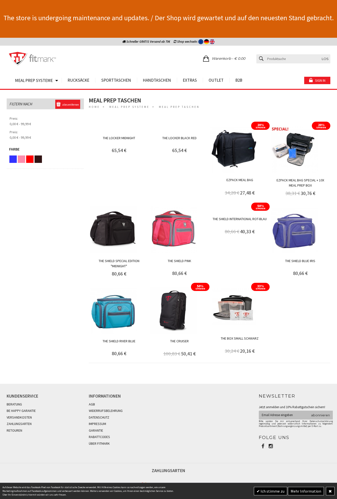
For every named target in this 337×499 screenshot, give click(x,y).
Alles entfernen (70, 104)
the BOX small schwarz (240, 338)
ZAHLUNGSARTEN (19, 424)
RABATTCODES (99, 437)
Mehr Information (306, 491)
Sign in (320, 80)
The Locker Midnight (119, 138)
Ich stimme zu (272, 491)
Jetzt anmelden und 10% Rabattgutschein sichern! (292, 407)
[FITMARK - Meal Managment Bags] (32, 59)
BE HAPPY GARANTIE (21, 410)
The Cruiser (179, 341)
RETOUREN (14, 430)
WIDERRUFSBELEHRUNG (106, 410)
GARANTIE (96, 430)
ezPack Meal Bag (239, 180)
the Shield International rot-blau (240, 219)
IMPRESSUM (97, 424)
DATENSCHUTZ (99, 417)
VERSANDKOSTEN (19, 417)
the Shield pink (179, 261)
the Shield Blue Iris (300, 261)
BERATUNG (14, 404)
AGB (92, 404)
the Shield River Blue (119, 341)
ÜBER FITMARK (99, 443)
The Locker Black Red (179, 138)
